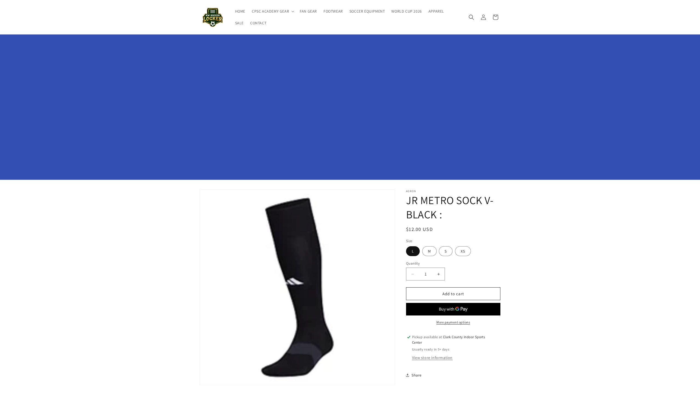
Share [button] (417, 375)
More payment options (453, 322)
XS (463, 251)
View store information (432, 357)
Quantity (413, 263)
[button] (272, 11)
